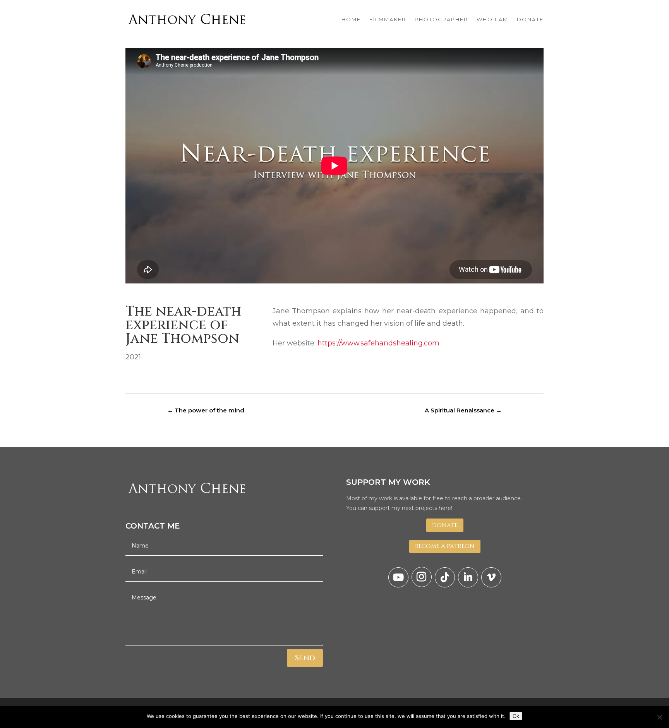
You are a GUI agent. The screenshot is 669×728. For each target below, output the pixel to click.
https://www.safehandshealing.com (378, 343)
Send (305, 657)
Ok (516, 716)
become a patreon (445, 546)
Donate (445, 525)
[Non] (659, 717)
